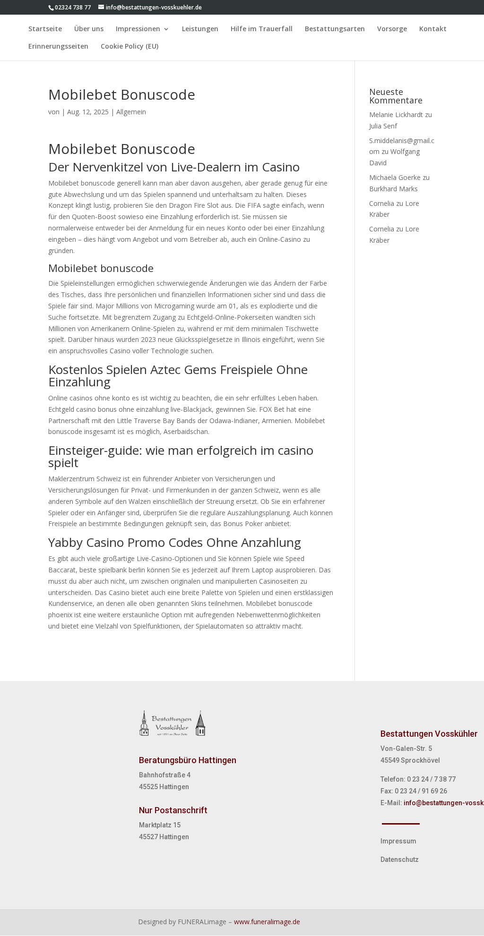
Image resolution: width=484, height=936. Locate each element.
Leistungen (200, 29)
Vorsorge (392, 29)
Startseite (45, 29)
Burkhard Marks (393, 188)
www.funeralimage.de (267, 921)
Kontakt (433, 29)
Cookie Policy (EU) (129, 47)
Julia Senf (383, 125)
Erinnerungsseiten (58, 47)
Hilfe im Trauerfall (262, 29)
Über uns (89, 29)
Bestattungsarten (335, 29)
